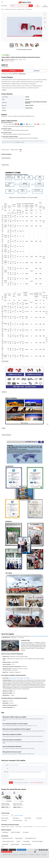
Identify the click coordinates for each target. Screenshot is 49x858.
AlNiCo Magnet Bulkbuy (26, 844)
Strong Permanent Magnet (37, 841)
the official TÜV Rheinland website (38, 636)
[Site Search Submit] (31, 5)
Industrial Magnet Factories (30, 838)
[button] (2, 2)
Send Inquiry (13, 70)
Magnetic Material (21, 9)
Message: (6, 771)
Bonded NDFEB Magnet (17, 820)
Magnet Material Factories (7, 838)
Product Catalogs (19, 815)
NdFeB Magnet (13, 678)
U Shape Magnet (26, 841)
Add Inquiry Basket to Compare (25, 49)
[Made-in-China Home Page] (24, 2)
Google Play (12, 849)
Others (25, 820)
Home (2, 9)
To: (7, 768)
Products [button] (13, 5)
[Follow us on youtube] (45, 849)
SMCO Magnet (4, 820)
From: (7, 765)
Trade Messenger (21, 849)
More (2, 846)
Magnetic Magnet (18, 838)
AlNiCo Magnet (29, 9)
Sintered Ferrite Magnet (15, 832)
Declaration (38, 854)
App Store (4, 849)
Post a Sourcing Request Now (36, 782)
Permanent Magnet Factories (8, 841)
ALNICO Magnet (27, 818)
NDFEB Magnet (16, 818)
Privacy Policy (44, 854)
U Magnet (18, 841)
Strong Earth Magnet (15, 844)
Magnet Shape (5, 844)
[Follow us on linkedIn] (35, 851)
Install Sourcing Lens (7, 851)
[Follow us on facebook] (39, 849)
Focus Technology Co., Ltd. (15, 854)
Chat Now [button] (37, 70)
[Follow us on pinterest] (47, 849)
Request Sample (22, 73)
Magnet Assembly (4, 818)
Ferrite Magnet (39, 818)
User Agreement (31, 854)
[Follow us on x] (41, 849)
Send (11, 782)
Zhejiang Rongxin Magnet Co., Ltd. (11, 59)
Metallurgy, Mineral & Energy (10, 9)
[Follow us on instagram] (43, 849)
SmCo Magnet (27, 678)
